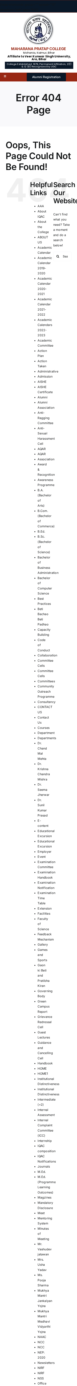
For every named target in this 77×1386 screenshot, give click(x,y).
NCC (41, 1342)
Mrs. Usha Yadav (42, 1265)
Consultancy (47, 702)
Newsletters (46, 1363)
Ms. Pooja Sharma (43, 1280)
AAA (41, 206)
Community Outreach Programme (46, 691)
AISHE (42, 382)
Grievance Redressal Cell (45, 1022)
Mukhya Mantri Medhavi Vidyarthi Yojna (44, 1321)
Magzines (44, 1197)
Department (46, 733)
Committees (46, 681)
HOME (42, 1068)
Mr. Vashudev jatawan (45, 1249)
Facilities (44, 913)
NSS (41, 1378)
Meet (41, 1213)
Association (46, 459)
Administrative (48, 371)
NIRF (41, 1368)
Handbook (45, 1063)
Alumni (42, 397)
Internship (45, 1141)
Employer (44, 851)
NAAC (42, 1337)
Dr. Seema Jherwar (43, 790)
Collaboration (47, 655)
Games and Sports (42, 955)
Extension (45, 908)
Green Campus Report (43, 1006)
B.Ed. (41, 531)
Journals (44, 1166)
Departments (47, 738)
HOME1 (43, 1073)
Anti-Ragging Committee (45, 418)
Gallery (43, 944)
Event (42, 857)
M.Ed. (42, 1172)
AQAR (42, 449)
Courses (44, 728)
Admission (45, 376)
